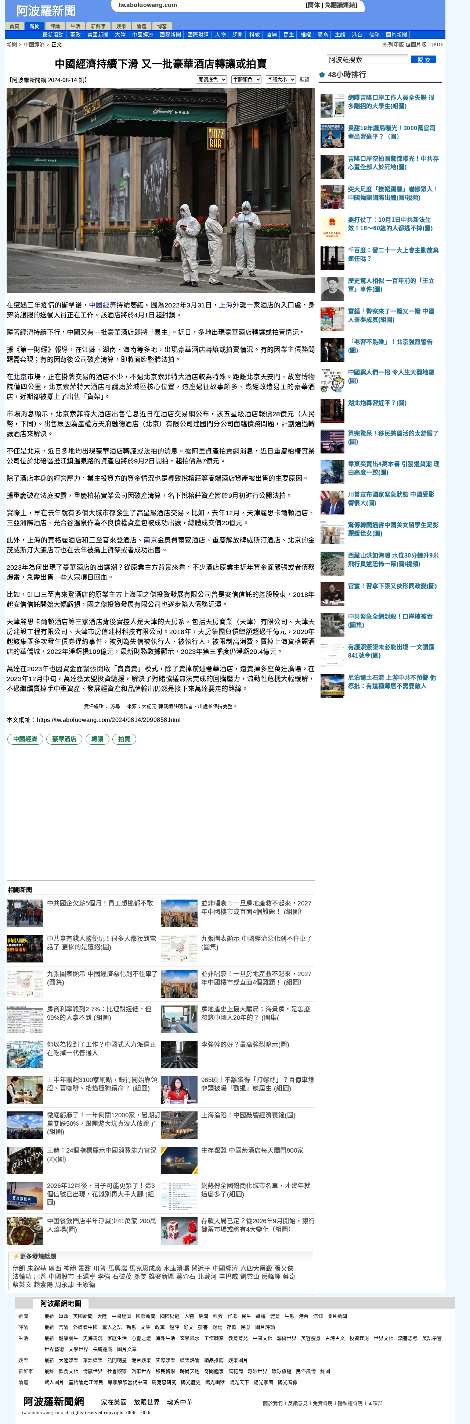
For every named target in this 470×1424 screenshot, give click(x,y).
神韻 (70, 1268)
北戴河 (207, 1276)
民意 (246, 1327)
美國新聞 (98, 35)
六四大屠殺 (256, 1268)
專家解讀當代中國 (127, 1382)
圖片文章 (127, 1349)
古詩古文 (335, 1338)
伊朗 (18, 1268)
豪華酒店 (64, 739)
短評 (174, 1327)
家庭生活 (117, 1338)
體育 (323, 35)
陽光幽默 (215, 1382)
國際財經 (198, 35)
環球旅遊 (282, 1371)
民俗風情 (306, 1371)
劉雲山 (250, 1276)
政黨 (160, 1327)
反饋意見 (298, 1403)
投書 (203, 1327)
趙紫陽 (43, 1284)
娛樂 (121, 26)
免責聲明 (323, 1403)
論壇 (142, 26)
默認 (305, 79)
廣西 (54, 1268)
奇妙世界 (257, 1371)
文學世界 (78, 1349)
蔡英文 (22, 1284)
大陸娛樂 (69, 1360)
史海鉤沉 (93, 1338)
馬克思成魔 (145, 1268)
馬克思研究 (164, 1382)
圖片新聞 (337, 1316)
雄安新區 (161, 1276)
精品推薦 (214, 1360)
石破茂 (122, 1276)
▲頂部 (375, 1403)
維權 (306, 35)
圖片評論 (265, 1327)
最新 (53, 35)
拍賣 (124, 739)
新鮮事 (98, 26)
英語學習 (432, 1338)
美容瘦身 (311, 1338)
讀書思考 (408, 1338)
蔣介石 (186, 1276)
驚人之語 (112, 1327)
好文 (189, 1327)
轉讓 (97, 739)
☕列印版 (393, 44)
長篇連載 (103, 1349)
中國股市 (61, 1276)
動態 (131, 1327)
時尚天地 (190, 1371)
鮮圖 (325, 1371)
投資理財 (359, 1338)
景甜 (84, 1268)
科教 (254, 35)
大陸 (120, 35)
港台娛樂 (141, 1360)
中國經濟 (142, 35)
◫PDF (436, 44)
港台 (357, 35)
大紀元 (149, 706)
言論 (64, 1327)
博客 (162, 26)
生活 (75, 26)
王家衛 (86, 1284)
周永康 (65, 1284)
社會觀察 (117, 1371)
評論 (55, 26)
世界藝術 (54, 1349)
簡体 (314, 5)
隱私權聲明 (350, 1403)
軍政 (75, 35)
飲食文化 (69, 1371)
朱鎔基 (37, 1268)
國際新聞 (170, 35)
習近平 (201, 1268)
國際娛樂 (166, 1360)
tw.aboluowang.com (148, 5)
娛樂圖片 (238, 1360)
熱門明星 (117, 1360)
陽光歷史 (191, 1382)
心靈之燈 (141, 1338)
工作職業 (214, 1338)
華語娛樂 (93, 1360)
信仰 (374, 35)
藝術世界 (287, 1338)
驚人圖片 (54, 1382)
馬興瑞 (117, 1268)
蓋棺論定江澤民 (86, 1382)
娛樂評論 (190, 1360)
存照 (231, 1327)
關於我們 (273, 1403)
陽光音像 (288, 1382)
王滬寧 (86, 1276)
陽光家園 (264, 1382)
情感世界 (93, 1371)
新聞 (35, 26)
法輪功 (22, 1276)
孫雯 (140, 1276)
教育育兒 (238, 1338)
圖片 (396, 35)
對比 (217, 1327)
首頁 (14, 26)
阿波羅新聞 (46, 11)
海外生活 (166, 1338)
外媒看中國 (85, 1327)
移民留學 (166, 1371)
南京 (150, 540)
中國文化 (262, 1338)
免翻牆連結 (340, 5)
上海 (225, 305)
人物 (220, 35)
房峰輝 (271, 1276)
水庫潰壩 (176, 1268)
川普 (99, 1268)
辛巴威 (228, 1276)
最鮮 (49, 1371)
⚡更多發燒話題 (34, 1256)
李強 (104, 1276)
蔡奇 (289, 1276)
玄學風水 (190, 1338)
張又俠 (284, 1268)
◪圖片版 (416, 44)
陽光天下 (239, 1382)
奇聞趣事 (214, 1371)
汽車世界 (141, 1371)
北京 (20, 377)
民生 (288, 35)
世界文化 (384, 1338)
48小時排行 (347, 75)
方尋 (116, 706)
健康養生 (69, 1338)
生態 (340, 35)
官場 (272, 35)
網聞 (237, 35)
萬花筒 (235, 1371)
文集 (146, 1327)
